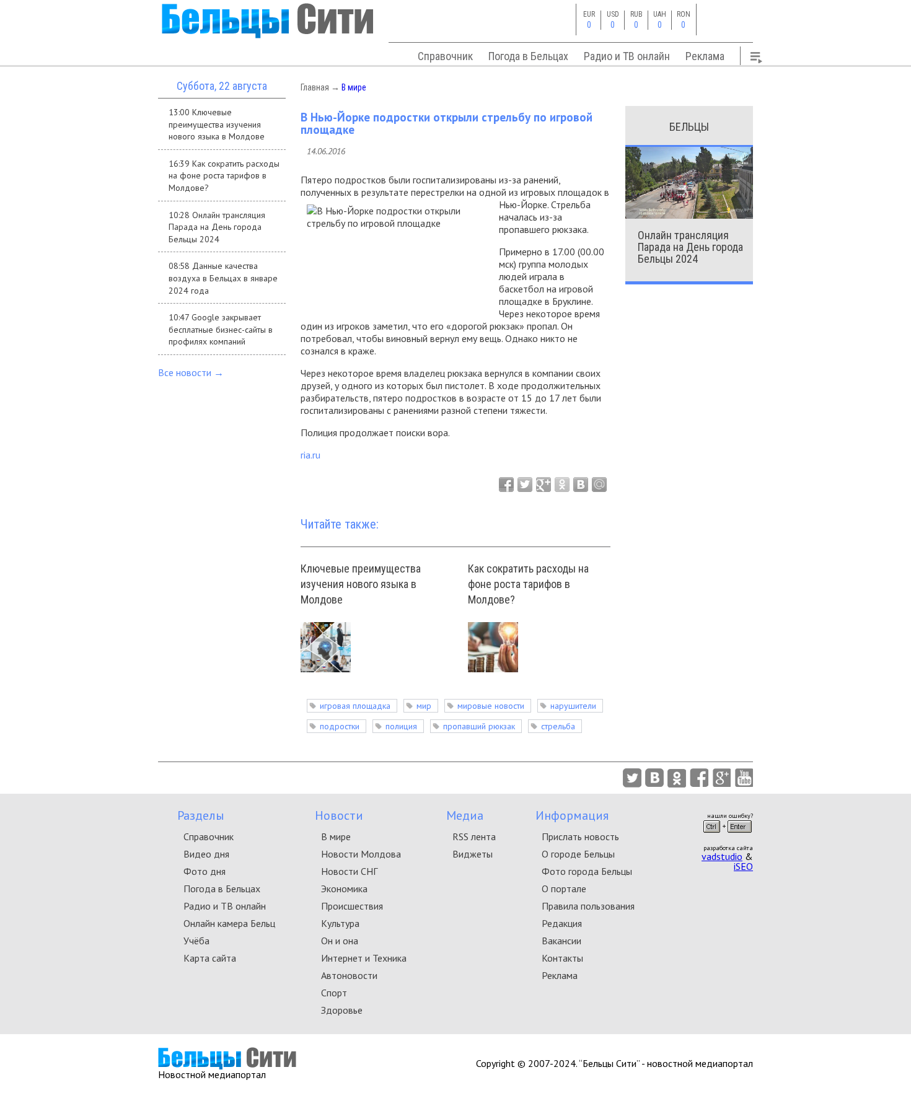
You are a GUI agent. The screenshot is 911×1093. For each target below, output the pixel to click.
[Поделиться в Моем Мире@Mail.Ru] (599, 484)
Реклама (704, 56)
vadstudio (722, 856)
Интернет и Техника (364, 958)
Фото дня (204, 871)
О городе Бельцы (578, 854)
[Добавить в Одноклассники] (562, 484)
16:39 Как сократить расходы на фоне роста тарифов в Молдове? (224, 175)
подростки (339, 726)
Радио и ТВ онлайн (627, 56)
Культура (340, 923)
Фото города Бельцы (587, 871)
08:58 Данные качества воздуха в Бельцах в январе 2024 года (223, 278)
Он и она (339, 940)
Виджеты (472, 854)
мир (423, 705)
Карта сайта (209, 958)
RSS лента (474, 836)
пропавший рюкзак (479, 726)
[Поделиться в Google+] (543, 484)
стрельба (558, 726)
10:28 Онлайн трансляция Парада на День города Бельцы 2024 (217, 227)
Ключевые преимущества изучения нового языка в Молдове (361, 584)
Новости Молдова (361, 854)
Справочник (445, 56)
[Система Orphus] (727, 836)
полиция (401, 726)
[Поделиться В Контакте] (580, 484)
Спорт (334, 992)
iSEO (743, 866)
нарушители (573, 705)
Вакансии (561, 940)
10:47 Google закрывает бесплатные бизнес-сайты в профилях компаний (221, 329)
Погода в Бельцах (528, 56)
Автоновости (349, 975)
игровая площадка (355, 705)
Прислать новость (580, 836)
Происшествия (352, 906)
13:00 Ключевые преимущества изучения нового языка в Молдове (217, 124)
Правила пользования (588, 906)
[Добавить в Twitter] (524, 484)
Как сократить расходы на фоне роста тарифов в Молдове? (528, 584)
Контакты (562, 958)
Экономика (344, 888)
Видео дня (206, 854)
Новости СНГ (349, 871)
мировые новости (490, 705)
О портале (564, 888)
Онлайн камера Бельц (229, 923)
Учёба (196, 940)
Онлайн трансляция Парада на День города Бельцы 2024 (690, 247)
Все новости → (191, 372)
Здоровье (342, 1010)
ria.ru (310, 455)
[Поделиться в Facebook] (506, 484)
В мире (353, 87)
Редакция (562, 923)
